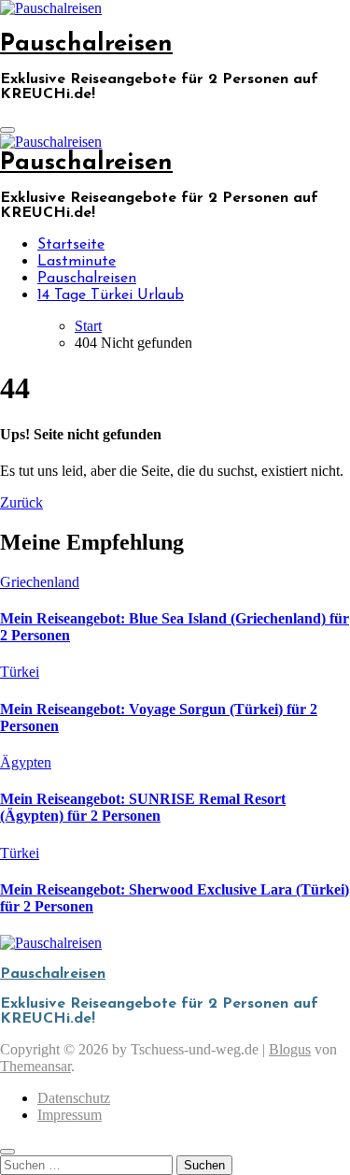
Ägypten (25, 762)
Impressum (69, 1115)
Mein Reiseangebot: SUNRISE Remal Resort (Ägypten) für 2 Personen (143, 807)
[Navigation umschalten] (7, 130)
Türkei (19, 672)
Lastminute (76, 261)
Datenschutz (73, 1098)
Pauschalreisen (86, 44)
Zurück (21, 502)
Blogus (290, 1049)
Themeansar (35, 1066)
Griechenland (39, 582)
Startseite (71, 244)
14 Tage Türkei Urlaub (110, 295)
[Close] (7, 1151)
